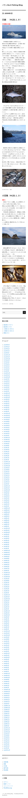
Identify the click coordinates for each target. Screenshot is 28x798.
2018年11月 (7, 510)
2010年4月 (6, 685)
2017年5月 (6, 540)
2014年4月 (6, 603)
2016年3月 (6, 566)
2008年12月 (7, 705)
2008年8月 (6, 711)
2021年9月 (6, 443)
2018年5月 (6, 518)
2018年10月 (7, 512)
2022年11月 (7, 415)
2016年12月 (7, 550)
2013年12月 (7, 611)
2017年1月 (6, 548)
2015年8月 (6, 580)
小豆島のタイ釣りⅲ (9, 331)
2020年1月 (6, 484)
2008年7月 (6, 713)
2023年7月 (6, 401)
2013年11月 (6, 613)
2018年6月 (6, 516)
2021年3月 (6, 455)
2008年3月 (6, 722)
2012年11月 (7, 633)
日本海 (5, 766)
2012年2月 (6, 649)
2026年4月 (7, 349)
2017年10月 (7, 532)
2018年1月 (6, 526)
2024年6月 (7, 381)
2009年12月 (7, 689)
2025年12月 (7, 355)
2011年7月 (6, 661)
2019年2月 (6, 504)
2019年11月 (7, 488)
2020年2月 (6, 482)
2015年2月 (6, 590)
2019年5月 (6, 498)
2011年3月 (6, 667)
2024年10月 (7, 377)
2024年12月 (7, 373)
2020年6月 (7, 474)
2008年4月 (6, 720)
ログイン (6, 782)
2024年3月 (6, 387)
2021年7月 (6, 447)
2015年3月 (6, 588)
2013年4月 (6, 623)
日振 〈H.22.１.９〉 (12, 19)
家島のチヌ (6, 333)
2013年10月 (7, 615)
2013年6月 (6, 621)
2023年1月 (6, 411)
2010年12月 (7, 673)
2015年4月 (6, 586)
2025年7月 (6, 363)
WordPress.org (8, 788)
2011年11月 (6, 655)
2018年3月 (6, 522)
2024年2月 (6, 389)
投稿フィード (7, 784)
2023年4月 (6, 405)
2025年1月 (6, 371)
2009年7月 (6, 695)
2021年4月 (6, 453)
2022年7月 (6, 423)
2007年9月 (6, 734)
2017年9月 (6, 534)
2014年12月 (7, 595)
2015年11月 (7, 574)
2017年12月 (7, 528)
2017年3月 (6, 544)
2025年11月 (7, 357)
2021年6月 (6, 449)
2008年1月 (6, 726)
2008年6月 (7, 715)
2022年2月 (6, 433)
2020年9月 (7, 467)
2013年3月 (6, 625)
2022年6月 (7, 425)
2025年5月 (6, 367)
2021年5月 (6, 451)
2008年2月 (6, 724)
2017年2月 (6, 546)
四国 (11, 189)
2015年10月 (7, 576)
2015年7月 (6, 582)
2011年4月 (6, 665)
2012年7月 (6, 641)
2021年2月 (6, 457)
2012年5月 (6, 645)
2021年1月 (6, 459)
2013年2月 (6, 627)
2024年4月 (6, 385)
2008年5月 (6, 718)
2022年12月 (7, 413)
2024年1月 (6, 391)
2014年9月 (6, 601)
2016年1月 (6, 570)
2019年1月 (6, 506)
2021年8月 (6, 445)
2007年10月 (7, 732)
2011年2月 (6, 669)
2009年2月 (7, 701)
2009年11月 (7, 691)
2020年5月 (6, 476)
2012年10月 (7, 635)
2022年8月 (6, 421)
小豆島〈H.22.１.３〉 (12, 195)
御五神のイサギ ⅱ (8, 325)
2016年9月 (6, 556)
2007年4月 (6, 742)
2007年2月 (6, 746)
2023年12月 (7, 393)
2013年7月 (6, 619)
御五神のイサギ (8, 327)
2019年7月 (6, 494)
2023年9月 (6, 399)
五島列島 (6, 762)
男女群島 (6, 770)
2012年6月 (6, 643)
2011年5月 (6, 663)
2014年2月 (6, 607)
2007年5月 (6, 740)
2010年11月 (7, 675)
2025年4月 (6, 369)
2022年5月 (6, 427)
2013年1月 (6, 629)
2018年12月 (7, 508)
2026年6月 (7, 344)
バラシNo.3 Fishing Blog (12, 5)
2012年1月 (6, 651)
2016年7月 (6, 560)
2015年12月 (7, 572)
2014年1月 (6, 609)
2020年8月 (6, 470)
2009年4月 (7, 699)
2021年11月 (7, 439)
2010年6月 (6, 681)
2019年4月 (6, 500)
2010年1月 (6, 687)
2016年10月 (7, 554)
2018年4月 (6, 520)
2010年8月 (6, 679)
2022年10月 (7, 417)
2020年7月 (6, 472)
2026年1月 (6, 353)
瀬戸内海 (11, 303)
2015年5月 (6, 584)
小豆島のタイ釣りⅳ (9, 329)
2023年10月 (7, 397)
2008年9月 (7, 709)
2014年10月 (7, 599)
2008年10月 (7, 707)
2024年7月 (6, 379)
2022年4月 (6, 429)
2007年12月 (7, 728)
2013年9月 (6, 617)
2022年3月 (6, 431)
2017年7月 (6, 536)
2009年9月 (7, 693)
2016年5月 (6, 562)
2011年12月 (7, 653)
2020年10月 (7, 465)
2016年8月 (6, 558)
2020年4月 (6, 478)
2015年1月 (6, 592)
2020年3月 (6, 480)
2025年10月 (7, 359)
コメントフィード (8, 786)
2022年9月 (7, 419)
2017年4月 (6, 542)
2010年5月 (6, 683)
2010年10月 (7, 677)
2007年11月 (7, 730)
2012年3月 (6, 647)
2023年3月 (6, 407)
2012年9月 (6, 637)
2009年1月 (6, 703)
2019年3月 (6, 502)
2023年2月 (6, 409)
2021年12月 (7, 437)
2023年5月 (6, 403)
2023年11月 (7, 395)
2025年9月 (7, 361)
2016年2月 (6, 568)
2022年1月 (6, 435)
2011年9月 (6, 659)
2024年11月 (7, 375)
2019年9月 (6, 492)
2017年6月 (6, 538)
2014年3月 (6, 605)
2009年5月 (7, 697)
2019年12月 (7, 486)
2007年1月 (6, 748)
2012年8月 (6, 639)
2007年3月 (6, 744)
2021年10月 (7, 441)
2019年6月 (6, 496)
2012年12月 (7, 631)
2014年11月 (7, 597)
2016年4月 (6, 564)
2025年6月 (7, 365)
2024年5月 (6, 383)
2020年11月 (7, 463)
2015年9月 (6, 578)
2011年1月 (6, 671)
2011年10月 (7, 657)
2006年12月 (7, 750)
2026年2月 (7, 351)
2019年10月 (7, 490)
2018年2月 (6, 524)
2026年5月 (7, 347)
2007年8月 (6, 736)
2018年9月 (6, 514)
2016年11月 (7, 552)
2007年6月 (6, 738)
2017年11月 (6, 530)
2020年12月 (7, 461)
